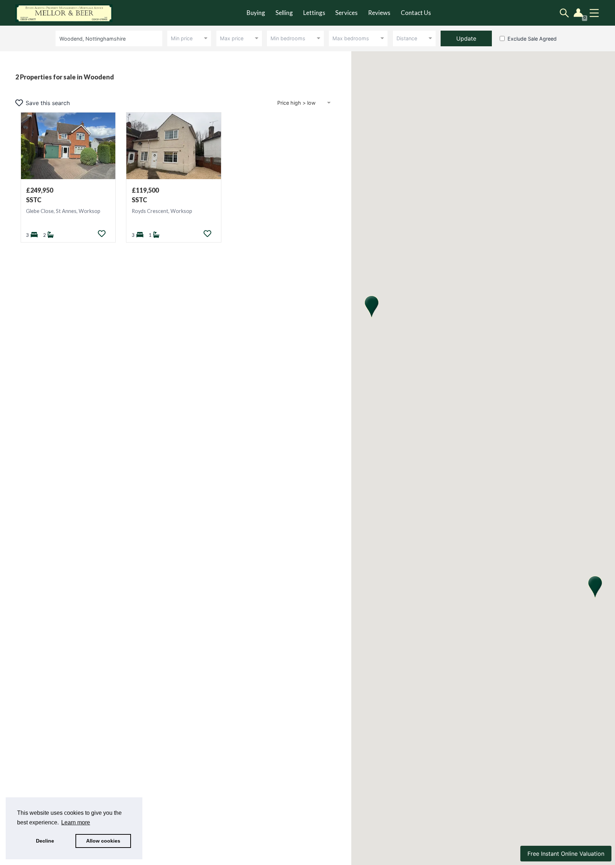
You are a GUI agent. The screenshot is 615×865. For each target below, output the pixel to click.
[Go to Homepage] (69, 13)
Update (466, 38)
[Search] (564, 13)
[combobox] (110, 38)
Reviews (379, 12)
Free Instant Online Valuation (565, 853)
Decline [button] (45, 841)
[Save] (101, 233)
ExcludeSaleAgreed (532, 39)
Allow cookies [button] (103, 841)
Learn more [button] (75, 822)
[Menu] (594, 13)
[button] (595, 587)
